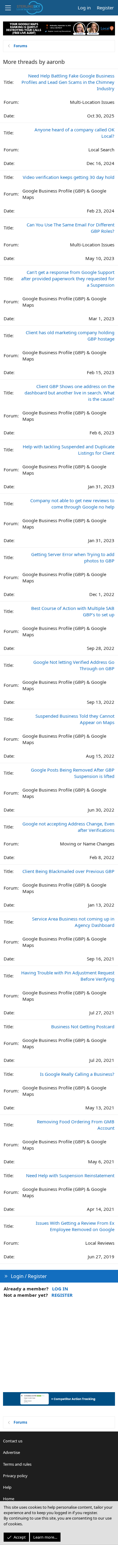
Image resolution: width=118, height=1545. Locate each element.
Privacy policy (15, 1475)
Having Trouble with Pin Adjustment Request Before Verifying (67, 976)
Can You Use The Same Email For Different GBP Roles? (70, 228)
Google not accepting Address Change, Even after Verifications (68, 827)
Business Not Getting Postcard (82, 1026)
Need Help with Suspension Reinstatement (70, 1175)
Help (7, 1487)
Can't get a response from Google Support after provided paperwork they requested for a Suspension (67, 278)
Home (8, 1498)
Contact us (12, 1441)
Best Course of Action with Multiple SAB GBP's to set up (72, 611)
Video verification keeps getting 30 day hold (68, 177)
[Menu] (8, 8)
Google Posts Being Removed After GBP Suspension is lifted (72, 773)
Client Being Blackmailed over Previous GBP (68, 871)
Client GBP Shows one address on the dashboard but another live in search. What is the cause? (69, 392)
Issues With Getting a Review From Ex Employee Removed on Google (75, 1226)
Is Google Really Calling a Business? (77, 1074)
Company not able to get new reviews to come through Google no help (72, 503)
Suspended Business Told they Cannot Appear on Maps (74, 719)
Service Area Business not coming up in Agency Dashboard (73, 922)
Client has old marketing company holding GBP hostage (70, 335)
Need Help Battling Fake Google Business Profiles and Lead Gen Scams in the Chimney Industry (67, 82)
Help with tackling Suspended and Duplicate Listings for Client (68, 449)
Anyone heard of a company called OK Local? (74, 133)
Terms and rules (17, 1464)
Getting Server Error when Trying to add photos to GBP (72, 557)
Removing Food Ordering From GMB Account (75, 1124)
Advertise (11, 1452)
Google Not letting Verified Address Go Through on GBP (73, 665)
